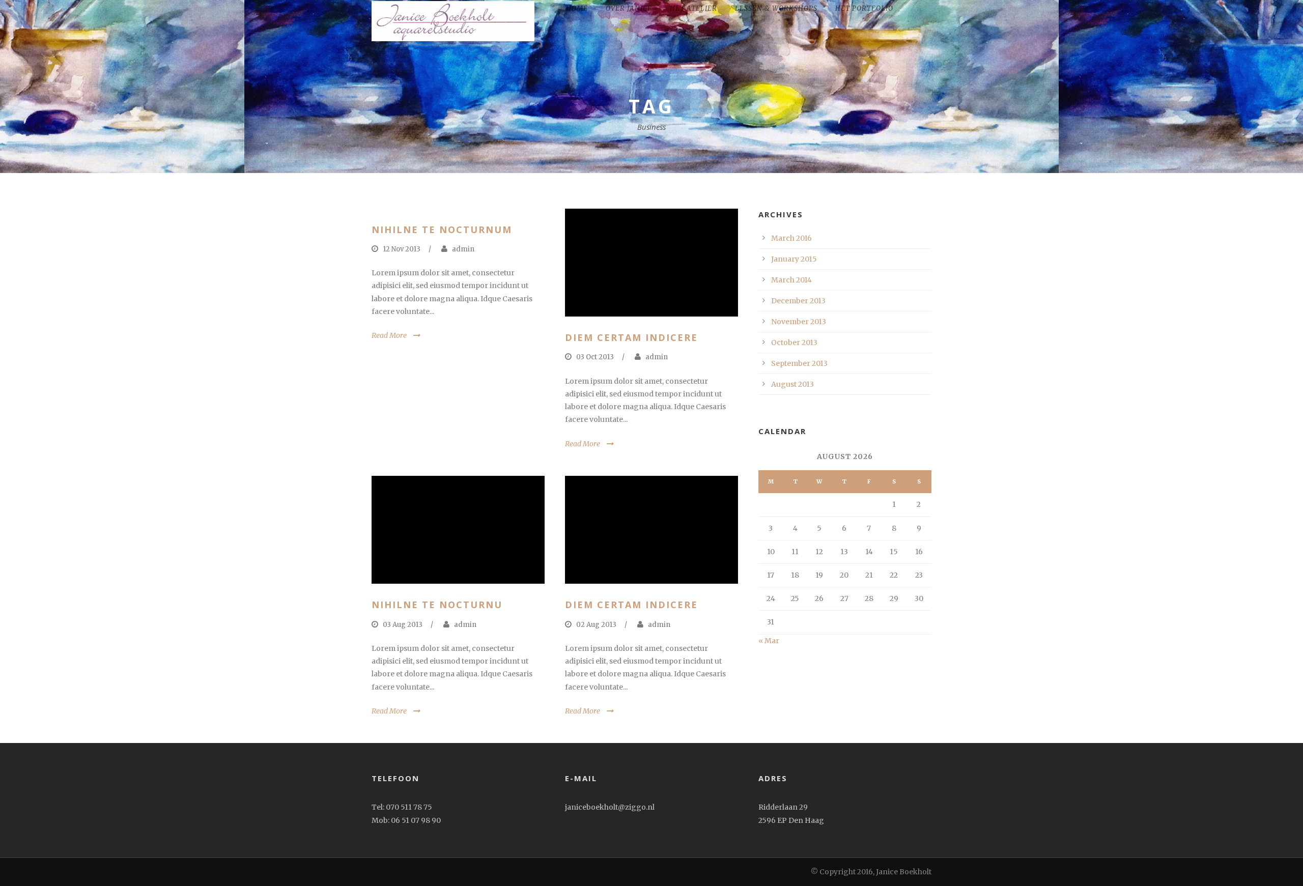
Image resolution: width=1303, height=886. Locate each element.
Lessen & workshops (776, 8)
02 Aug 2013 (596, 624)
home (577, 8)
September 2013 (799, 363)
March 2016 (791, 238)
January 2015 (794, 259)
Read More (389, 335)
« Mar (768, 640)
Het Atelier (693, 8)
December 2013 (798, 300)
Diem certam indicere (631, 337)
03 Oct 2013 (595, 357)
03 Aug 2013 (402, 624)
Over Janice (629, 8)
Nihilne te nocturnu (437, 604)
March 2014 (791, 279)
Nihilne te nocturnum (442, 229)
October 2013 (794, 342)
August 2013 (792, 384)
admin (463, 249)
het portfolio (864, 8)
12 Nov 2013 (401, 249)
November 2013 (798, 321)
